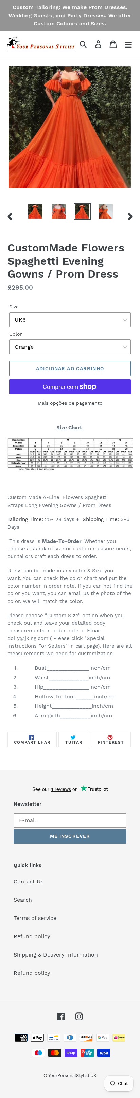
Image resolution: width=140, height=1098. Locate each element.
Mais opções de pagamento (70, 403)
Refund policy (32, 936)
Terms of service (35, 918)
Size (14, 306)
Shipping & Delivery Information (56, 954)
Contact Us (28, 881)
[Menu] (128, 44)
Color (15, 334)
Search (23, 899)
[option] (35, 211)
